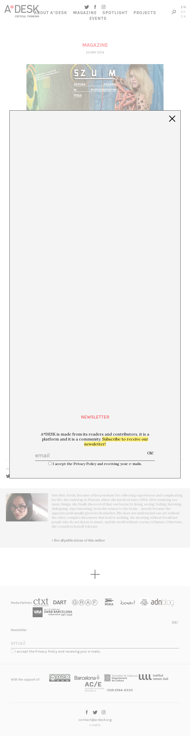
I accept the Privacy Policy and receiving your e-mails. (97, 464)
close (172, 119)
